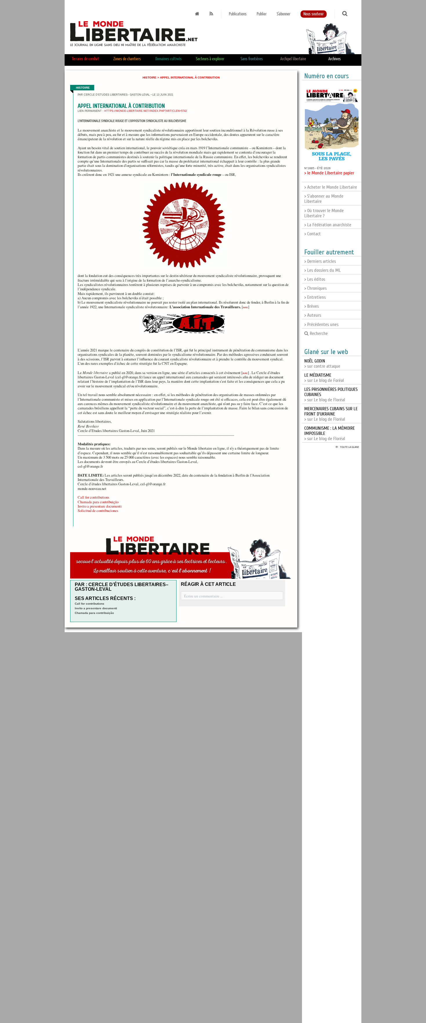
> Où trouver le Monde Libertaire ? (324, 213)
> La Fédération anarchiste (327, 224)
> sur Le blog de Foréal (324, 378)
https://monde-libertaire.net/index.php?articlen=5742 (145, 111)
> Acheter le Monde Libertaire (330, 187)
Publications (238, 14)
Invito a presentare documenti (100, 506)
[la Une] (197, 14)
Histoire (149, 77)
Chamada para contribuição (98, 501)
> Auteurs (312, 315)
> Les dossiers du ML (322, 270)
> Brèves (311, 306)
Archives (334, 59)
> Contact (312, 233)
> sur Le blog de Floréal (331, 414)
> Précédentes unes (321, 324)
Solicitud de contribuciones (98, 510)
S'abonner (283, 14)
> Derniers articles (320, 261)
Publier (262, 14)
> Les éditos (314, 279)
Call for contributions (93, 497)
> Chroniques (315, 288)
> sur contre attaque (322, 363)
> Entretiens (315, 297)
